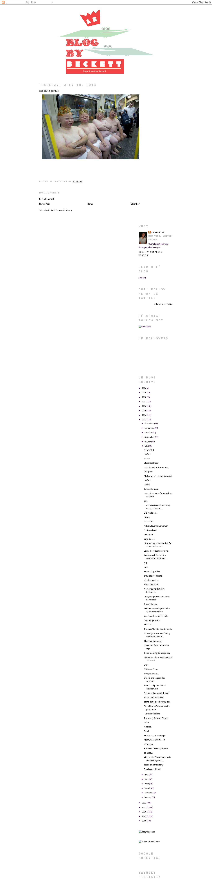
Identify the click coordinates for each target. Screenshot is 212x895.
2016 (144, 406)
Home (90, 204)
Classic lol (148, 535)
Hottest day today (152, 572)
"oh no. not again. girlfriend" (156, 693)
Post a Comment (46, 199)
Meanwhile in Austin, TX (154, 740)
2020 (144, 388)
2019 (144, 393)
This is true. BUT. (151, 585)
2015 (144, 411)
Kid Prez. (148, 727)
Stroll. (146, 731)
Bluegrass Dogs (151, 463)
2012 (144, 803)
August (148, 442)
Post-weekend (150, 530)
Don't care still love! (152, 769)
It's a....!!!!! (148, 522)
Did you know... (151, 513)
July (146, 446)
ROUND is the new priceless (156, 748)
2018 (144, 397)
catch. (146, 722)
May (147, 779)
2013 (144, 420)
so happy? (148, 753)
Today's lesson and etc (154, 697)
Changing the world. (153, 641)
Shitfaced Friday (151, 669)
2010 (144, 812)
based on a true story (153, 765)
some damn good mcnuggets (157, 702)
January (148, 797)
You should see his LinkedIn (156, 616)
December (149, 424)
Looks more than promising (156, 551)
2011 (144, 807)
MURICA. (147, 625)
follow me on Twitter (163, 304)
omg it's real (149, 539)
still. (145, 501)
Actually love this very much (156, 526)
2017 (144, 402)
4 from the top (150, 604)
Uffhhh (147, 485)
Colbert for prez (151, 489)
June (147, 775)
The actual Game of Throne (156, 718)
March (148, 788)
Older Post (135, 204)
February (149, 793)
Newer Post (44, 204)
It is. (145, 563)
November (149, 428)
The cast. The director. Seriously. (158, 629)
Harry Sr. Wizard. (151, 674)
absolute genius (151, 580)
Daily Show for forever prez (156, 467)
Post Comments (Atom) (61, 210)
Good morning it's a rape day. (157, 653)
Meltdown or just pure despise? (158, 476)
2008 (144, 821)
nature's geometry (152, 620)
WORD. (147, 459)
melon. (147, 517)
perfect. (147, 454)
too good (148, 472)
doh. (146, 567)
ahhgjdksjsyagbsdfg (153, 576)
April (147, 784)
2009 (144, 816)
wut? (146, 665)
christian (158, 232)
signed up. (148, 744)
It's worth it (149, 450)
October (148, 433)
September (150, 437)
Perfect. (147, 480)
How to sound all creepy (154, 735)
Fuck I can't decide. (152, 714)
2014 (144, 415)
